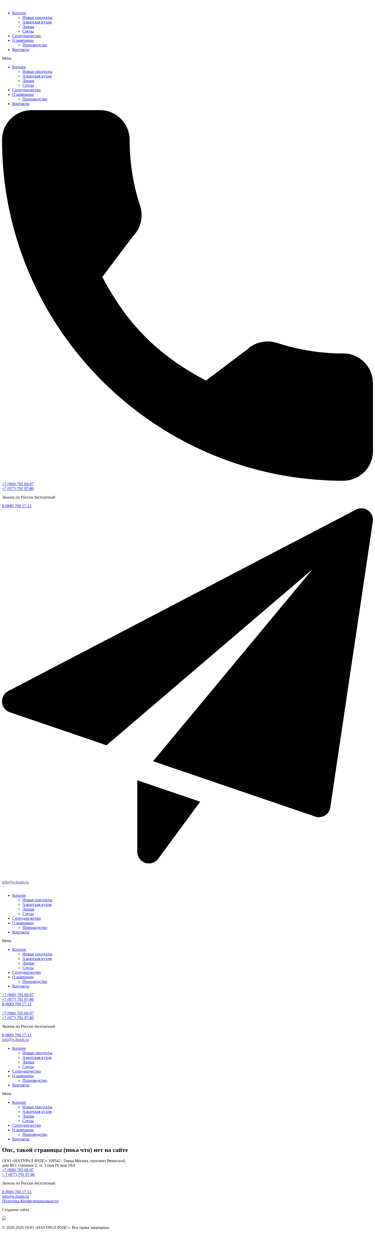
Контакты (20, 49)
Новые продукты (37, 17)
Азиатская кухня (37, 22)
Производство (34, 45)
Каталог (19, 13)
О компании (23, 40)
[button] (187, 58)
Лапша (28, 26)
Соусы (28, 31)
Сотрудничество (26, 36)
